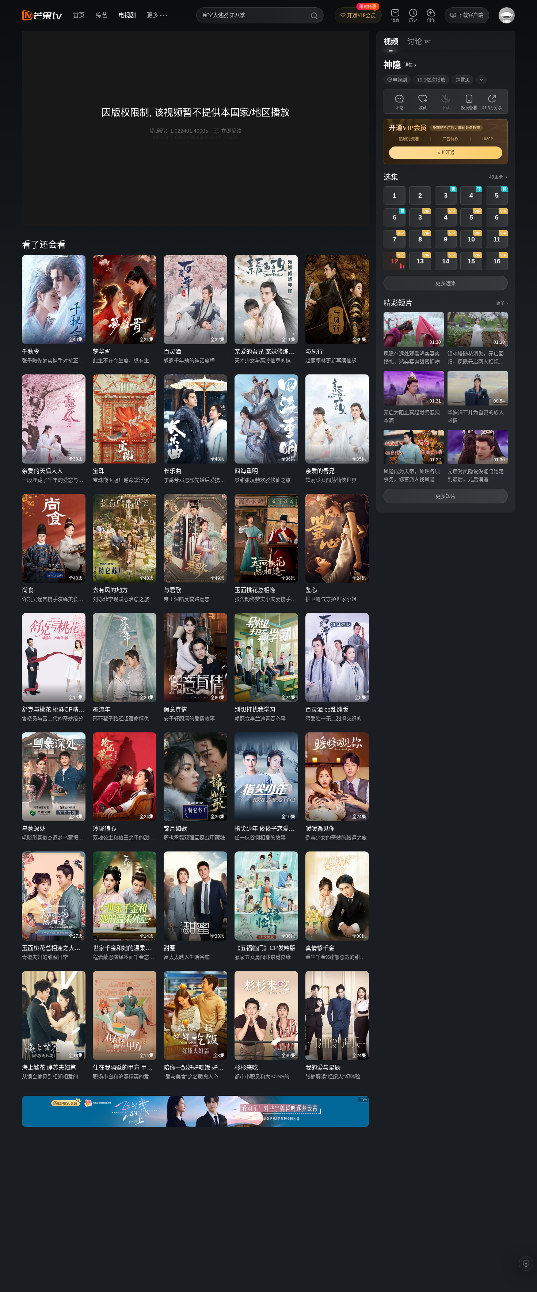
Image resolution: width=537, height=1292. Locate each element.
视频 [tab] (391, 42)
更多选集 (445, 283)
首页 (79, 15)
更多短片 (445, 496)
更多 (502, 303)
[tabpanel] (445, 281)
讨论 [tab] (414, 42)
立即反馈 (231, 131)
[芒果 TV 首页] (42, 15)
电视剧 (127, 15)
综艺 (101, 15)
